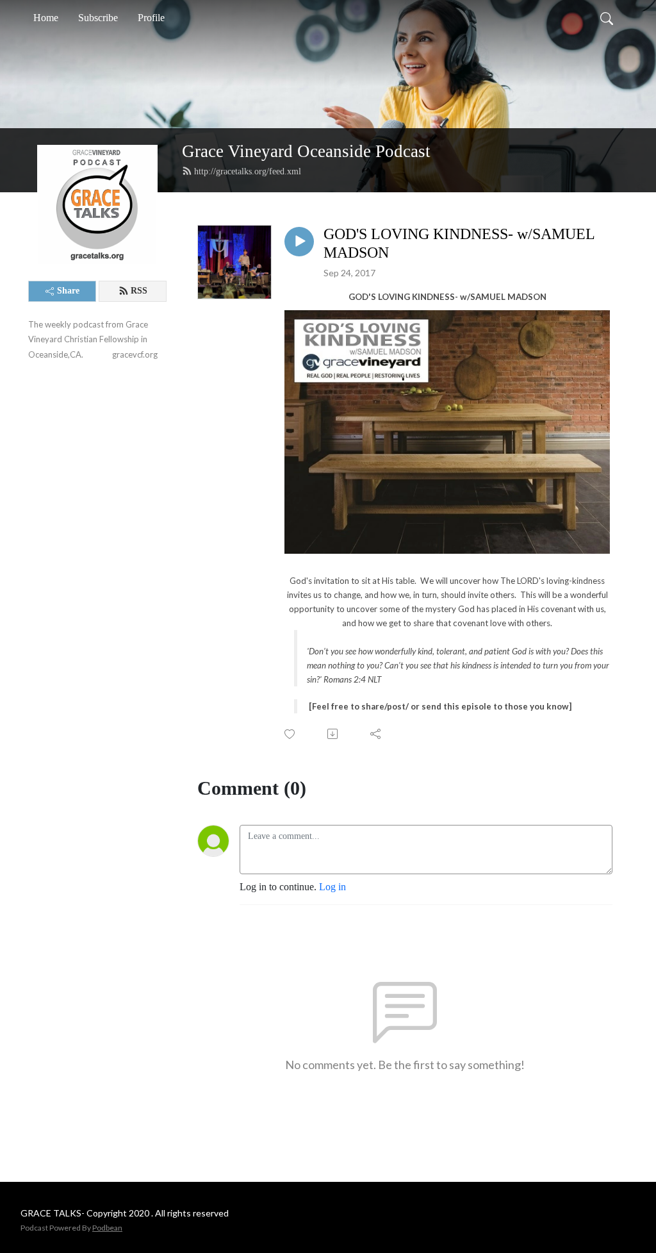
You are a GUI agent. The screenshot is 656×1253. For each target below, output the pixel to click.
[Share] (376, 733)
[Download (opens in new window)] (333, 733)
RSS (139, 290)
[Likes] (290, 734)
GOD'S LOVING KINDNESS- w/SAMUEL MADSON (459, 243)
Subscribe (98, 17)
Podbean (107, 1227)
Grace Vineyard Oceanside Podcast (306, 151)
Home (45, 17)
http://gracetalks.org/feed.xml (247, 171)
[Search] (606, 18)
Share (68, 290)
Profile (151, 17)
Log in (332, 886)
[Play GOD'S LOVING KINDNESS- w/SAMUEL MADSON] (299, 241)
